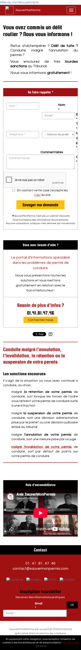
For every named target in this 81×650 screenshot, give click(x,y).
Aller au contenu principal (19, 2)
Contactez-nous (40, 319)
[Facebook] (14, 579)
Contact (40, 549)
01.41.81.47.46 (40, 313)
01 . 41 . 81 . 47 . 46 (40, 563)
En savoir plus (71, 642)
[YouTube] (67, 579)
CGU (37, 195)
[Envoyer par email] (50, 335)
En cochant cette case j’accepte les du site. (42, 192)
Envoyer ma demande (40, 204)
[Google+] (33, 579)
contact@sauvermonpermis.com (40, 569)
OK (72, 605)
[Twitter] (50, 579)
